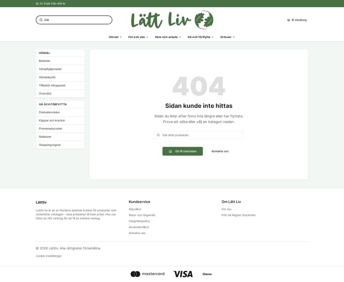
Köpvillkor (135, 209)
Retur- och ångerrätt (142, 215)
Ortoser (226, 37)
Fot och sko (136, 37)
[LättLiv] (172, 19)
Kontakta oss (220, 151)
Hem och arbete (166, 37)
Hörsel (113, 37)
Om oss (226, 209)
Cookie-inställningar (49, 256)
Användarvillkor (139, 227)
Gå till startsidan (185, 151)
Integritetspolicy (139, 221)
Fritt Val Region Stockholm (239, 215)
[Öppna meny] (120, 37)
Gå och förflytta (199, 37)
